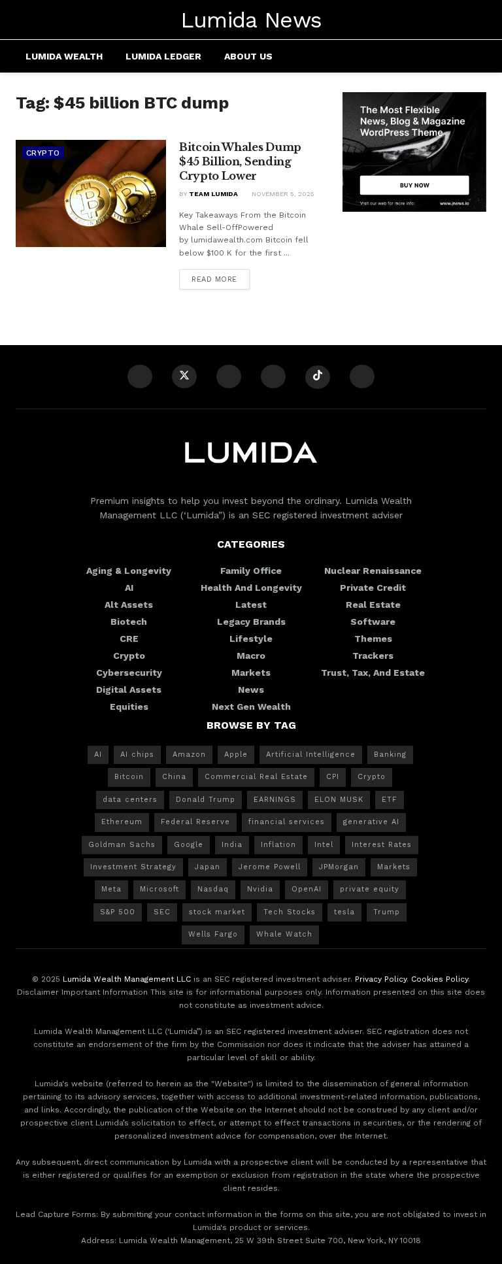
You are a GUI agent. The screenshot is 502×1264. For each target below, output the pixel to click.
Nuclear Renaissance (373, 570)
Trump (386, 912)
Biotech (128, 621)
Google (188, 844)
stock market (217, 912)
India (232, 844)
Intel (323, 844)
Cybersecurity (129, 672)
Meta (111, 889)
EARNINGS (275, 799)
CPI (332, 777)
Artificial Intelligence (311, 754)
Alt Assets (129, 604)
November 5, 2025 (282, 193)
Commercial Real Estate (256, 777)
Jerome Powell (270, 867)
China (174, 777)
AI (129, 587)
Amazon (189, 754)
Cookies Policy (439, 979)
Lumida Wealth (64, 56)
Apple (236, 754)
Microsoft (159, 889)
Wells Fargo (213, 934)
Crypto (43, 153)
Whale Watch (284, 934)
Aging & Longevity (128, 570)
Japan (207, 867)
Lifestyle (251, 638)
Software (372, 621)
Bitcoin (129, 777)
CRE (129, 638)
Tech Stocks (289, 912)
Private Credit (373, 587)
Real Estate (373, 604)
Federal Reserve (195, 822)
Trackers (372, 655)
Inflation (278, 844)
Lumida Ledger (163, 56)
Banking (390, 754)
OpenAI (307, 889)
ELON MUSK (338, 799)
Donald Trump (205, 799)
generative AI (371, 822)
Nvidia (260, 889)
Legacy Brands (251, 621)
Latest (251, 604)
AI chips (137, 754)
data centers (130, 799)
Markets (251, 672)
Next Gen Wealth (251, 706)
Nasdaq (213, 889)
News (251, 689)
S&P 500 (117, 912)
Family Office (251, 570)
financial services (286, 822)
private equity (369, 889)
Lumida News (251, 19)
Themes (373, 638)
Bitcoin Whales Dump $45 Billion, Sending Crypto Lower (240, 162)
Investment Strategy (133, 867)
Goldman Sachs (122, 844)
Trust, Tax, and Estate (373, 672)
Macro (251, 655)
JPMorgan (339, 867)
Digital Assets (128, 689)
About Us (248, 56)
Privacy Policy (381, 979)
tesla (344, 912)
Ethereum (121, 822)
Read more (214, 279)
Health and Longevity (251, 587)
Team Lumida (213, 193)
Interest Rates (382, 844)
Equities (129, 706)
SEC (162, 912)
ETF (389, 799)
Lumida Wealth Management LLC (127, 979)
